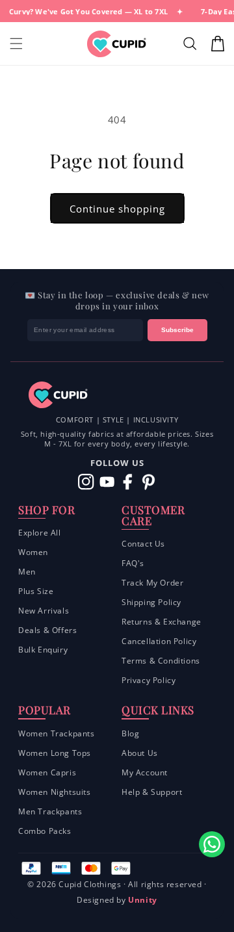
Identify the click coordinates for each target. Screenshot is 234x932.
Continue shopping (117, 208)
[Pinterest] (148, 482)
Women (33, 552)
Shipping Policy (151, 602)
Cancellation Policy (159, 641)
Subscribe (177, 329)
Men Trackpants (50, 811)
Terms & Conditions (161, 660)
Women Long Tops (54, 752)
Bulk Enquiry (43, 649)
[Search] (191, 43)
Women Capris (47, 772)
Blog (130, 733)
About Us (140, 752)
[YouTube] (107, 482)
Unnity (142, 899)
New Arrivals (43, 610)
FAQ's (133, 563)
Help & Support (152, 791)
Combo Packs (45, 830)
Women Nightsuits (54, 791)
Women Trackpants (56, 733)
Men (27, 571)
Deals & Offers (47, 630)
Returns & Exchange (162, 621)
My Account (145, 772)
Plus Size (35, 591)
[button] (16, 43)
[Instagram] (86, 482)
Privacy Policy (149, 680)
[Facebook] (128, 482)
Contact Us (143, 543)
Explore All (39, 532)
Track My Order (152, 582)
